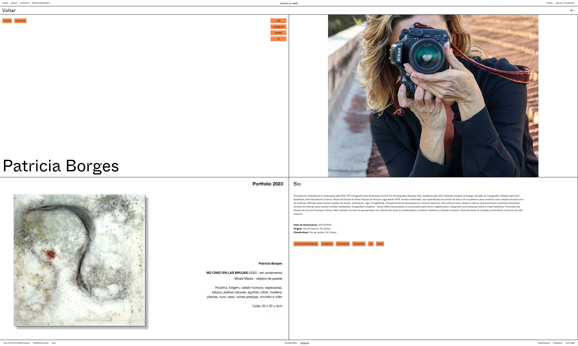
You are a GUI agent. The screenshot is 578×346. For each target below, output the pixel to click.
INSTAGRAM (544, 343)
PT (547, 3)
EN (551, 3)
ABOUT (14, 3)
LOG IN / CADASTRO (564, 3)
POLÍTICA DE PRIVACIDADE (16, 343)
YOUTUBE (570, 343)
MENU (5, 3)
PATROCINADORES (41, 3)
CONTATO (24, 3)
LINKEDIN (557, 343)
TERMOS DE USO (41, 343)
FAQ (54, 343)
